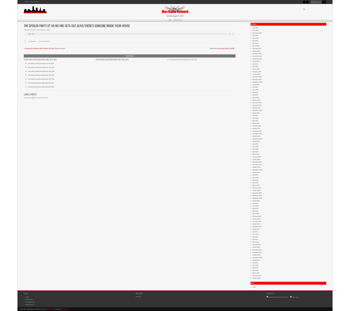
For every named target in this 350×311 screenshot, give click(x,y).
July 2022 (255, 87)
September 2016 (257, 257)
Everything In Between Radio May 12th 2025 (41, 79)
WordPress (65, 309)
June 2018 (255, 206)
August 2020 (256, 141)
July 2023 (255, 64)
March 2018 (255, 213)
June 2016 (255, 265)
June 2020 (255, 146)
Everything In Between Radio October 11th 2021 (40, 48)
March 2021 (255, 123)
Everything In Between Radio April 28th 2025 (41, 87)
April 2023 (255, 66)
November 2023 (257, 56)
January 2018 (256, 219)
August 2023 (256, 61)
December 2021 (257, 102)
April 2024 (255, 43)
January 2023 (256, 74)
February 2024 (256, 48)
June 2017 (255, 234)
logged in (34, 97)
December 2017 (257, 221)
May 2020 (255, 149)
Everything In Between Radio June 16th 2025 (183, 59)
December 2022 (257, 77)
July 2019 (255, 175)
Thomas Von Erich (30, 30)
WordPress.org (30, 304)
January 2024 (256, 51)
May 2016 (255, 268)
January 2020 (256, 159)
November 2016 (257, 252)
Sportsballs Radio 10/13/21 (226, 48)
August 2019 (256, 172)
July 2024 (255, 35)
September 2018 (257, 198)
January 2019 (256, 190)
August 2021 (256, 113)
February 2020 (256, 157)
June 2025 (255, 30)
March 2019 (255, 185)
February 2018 (256, 216)
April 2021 (255, 120)
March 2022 (255, 97)
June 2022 (255, 89)
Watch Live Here (34, 1)
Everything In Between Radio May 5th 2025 (41, 83)
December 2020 (257, 131)
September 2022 (257, 82)
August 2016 (256, 260)
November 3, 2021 (44, 30)
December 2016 (257, 250)
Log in (254, 287)
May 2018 (255, 208)
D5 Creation (51, 309)
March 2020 (255, 154)
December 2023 (257, 53)
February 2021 (256, 126)
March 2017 (255, 242)
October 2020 (256, 136)
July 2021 (255, 115)
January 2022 (256, 100)
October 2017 (256, 224)
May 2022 (255, 92)
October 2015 (256, 278)
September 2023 (257, 59)
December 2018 (257, 193)
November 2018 (257, 195)
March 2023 (255, 69)
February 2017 (256, 244)
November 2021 (257, 105)
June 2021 (255, 118)
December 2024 (257, 33)
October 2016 (256, 255)
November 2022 (257, 79)
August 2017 (256, 229)
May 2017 (255, 237)
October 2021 (256, 108)
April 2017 (255, 239)
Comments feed (30, 302)
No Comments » (45, 41)
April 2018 (255, 211)
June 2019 (255, 177)
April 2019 (255, 182)
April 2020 (255, 151)
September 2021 (257, 110)
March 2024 (255, 46)
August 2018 (256, 200)
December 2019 (257, 162)
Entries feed (29, 299)
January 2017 (256, 247)
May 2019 (255, 180)
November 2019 (257, 164)
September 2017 (257, 226)
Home (26, 1)
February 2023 (256, 71)
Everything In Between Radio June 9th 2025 (41, 63)
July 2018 (255, 203)
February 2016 (256, 275)
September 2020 (257, 139)
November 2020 (257, 133)
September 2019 (257, 170)
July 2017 (255, 231)
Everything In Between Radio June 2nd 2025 (41, 67)
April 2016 (255, 270)
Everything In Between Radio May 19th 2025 (41, 75)
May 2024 (255, 40)
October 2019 (256, 167)
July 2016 (255, 262)
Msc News (33, 41)
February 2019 (256, 188)
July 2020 (255, 144)
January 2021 (256, 128)
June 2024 (255, 38)
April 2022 (255, 95)
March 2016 (255, 273)
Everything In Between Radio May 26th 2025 (41, 71)
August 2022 (256, 84)
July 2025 (255, 28)
